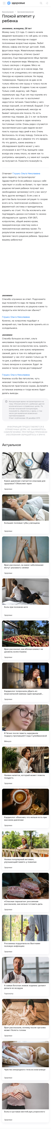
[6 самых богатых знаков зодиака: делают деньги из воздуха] (25, 976)
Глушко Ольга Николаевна (26, 173)
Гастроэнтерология (25, 12)
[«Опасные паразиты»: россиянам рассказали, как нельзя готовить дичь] (25, 892)
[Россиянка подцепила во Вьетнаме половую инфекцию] (25, 934)
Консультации (8, 12)
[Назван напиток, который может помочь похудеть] (25, 766)
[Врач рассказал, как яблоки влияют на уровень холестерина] (25, 640)
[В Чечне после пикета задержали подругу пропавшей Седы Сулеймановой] (25, 724)
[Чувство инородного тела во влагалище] (25, 1060)
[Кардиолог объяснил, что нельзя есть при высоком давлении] (25, 808)
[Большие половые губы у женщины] (25, 514)
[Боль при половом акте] (25, 598)
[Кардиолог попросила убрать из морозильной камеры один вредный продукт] (25, 682)
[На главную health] (17, 3)
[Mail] (8, 3)
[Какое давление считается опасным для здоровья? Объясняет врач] (25, 472)
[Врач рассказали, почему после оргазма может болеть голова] (25, 1018)
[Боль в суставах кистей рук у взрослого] (25, 1102)
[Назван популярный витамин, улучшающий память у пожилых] (25, 850)
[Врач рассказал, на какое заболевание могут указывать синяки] (25, 556)
